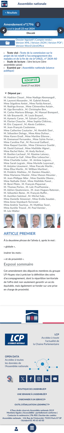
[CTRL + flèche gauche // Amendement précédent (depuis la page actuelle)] (3, 30)
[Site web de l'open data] (32, 361)
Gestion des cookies (47, 415)
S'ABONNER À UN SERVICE (31, 399)
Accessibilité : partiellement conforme (40, 413)
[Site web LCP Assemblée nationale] (32, 339)
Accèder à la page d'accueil (4, 4)
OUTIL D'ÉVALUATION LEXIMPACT (31, 405)
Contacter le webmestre (18, 415)
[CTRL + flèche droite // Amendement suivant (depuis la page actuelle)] (60, 30)
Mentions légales (14, 413)
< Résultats (11, 13)
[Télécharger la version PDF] (38, 24)
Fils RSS (34, 415)
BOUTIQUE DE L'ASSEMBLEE (31, 389)
